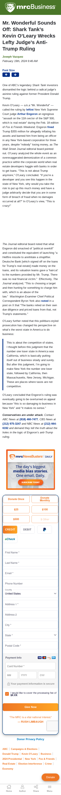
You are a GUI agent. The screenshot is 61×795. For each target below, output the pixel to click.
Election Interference (30, 763)
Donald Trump (10, 753)
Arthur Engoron (27, 114)
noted (44, 300)
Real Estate (8, 763)
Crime (48, 763)
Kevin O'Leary (30, 753)
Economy (7, 768)
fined (50, 127)
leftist (30, 109)
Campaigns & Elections (24, 749)
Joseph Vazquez (12, 56)
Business (46, 753)
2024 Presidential (12, 758)
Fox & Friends (47, 758)
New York (30, 758)
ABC (5, 749)
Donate (50, 777)
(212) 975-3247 (11, 423)
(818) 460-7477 (29, 419)
